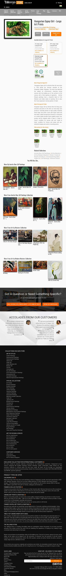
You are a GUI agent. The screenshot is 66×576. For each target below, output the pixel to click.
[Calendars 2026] (15, 477)
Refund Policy (7, 560)
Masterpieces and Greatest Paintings (16, 411)
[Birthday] (10, 266)
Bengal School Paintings (12, 401)
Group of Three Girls (38, 187)
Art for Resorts (10, 445)
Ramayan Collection (11, 418)
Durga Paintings (10, 426)
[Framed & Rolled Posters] (22, 487)
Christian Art (9, 403)
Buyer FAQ (6, 556)
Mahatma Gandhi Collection (13, 396)
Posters (33, 11)
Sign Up (30, 3)
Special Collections (13, 11)
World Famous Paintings (12, 406)
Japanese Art (10, 399)
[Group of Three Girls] (40, 176)
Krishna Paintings (11, 384)
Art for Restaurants (11, 444)
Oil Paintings (45, 158)
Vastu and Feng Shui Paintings (14, 430)
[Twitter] (54, 564)
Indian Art (37, 158)
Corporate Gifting (11, 456)
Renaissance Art (10, 374)
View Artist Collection (40, 29)
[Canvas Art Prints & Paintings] (25, 494)
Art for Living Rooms (11, 435)
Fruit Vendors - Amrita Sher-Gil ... (8, 188)
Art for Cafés (10, 447)
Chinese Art (9, 405)
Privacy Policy (7, 565)
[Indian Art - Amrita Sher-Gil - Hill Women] (55, 208)
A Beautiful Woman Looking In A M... (55, 253)
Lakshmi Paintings (11, 393)
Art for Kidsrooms (11, 440)
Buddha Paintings (11, 386)
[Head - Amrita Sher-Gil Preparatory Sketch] (55, 177)
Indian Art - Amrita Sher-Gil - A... (39, 219)
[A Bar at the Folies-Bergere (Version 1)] (25, 236)
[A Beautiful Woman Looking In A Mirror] (55, 240)
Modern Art (9, 366)
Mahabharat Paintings (12, 410)
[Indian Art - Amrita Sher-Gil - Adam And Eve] (40, 207)
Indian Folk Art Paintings (12, 415)
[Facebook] (56, 564)
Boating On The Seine (23, 272)
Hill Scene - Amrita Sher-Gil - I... (9, 217)
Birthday (5, 273)
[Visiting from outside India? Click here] (43, 462)
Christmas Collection (12, 416)
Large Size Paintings (39, 12)
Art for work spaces (11, 449)
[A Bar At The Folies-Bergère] (10, 235)
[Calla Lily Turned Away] (55, 270)
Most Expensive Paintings (13, 413)
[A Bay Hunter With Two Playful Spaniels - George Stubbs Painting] (40, 235)
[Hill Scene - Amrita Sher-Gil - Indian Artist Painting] (10, 206)
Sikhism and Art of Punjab (13, 425)
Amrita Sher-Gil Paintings (42, 153)
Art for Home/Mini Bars (12, 442)
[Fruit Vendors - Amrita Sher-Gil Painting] (10, 176)
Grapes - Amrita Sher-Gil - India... (25, 188)
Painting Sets (9, 420)
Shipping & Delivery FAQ (10, 555)
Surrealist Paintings (11, 376)
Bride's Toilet (36, 270)
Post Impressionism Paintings (14, 372)
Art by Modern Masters (41, 155)
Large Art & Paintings (12, 421)
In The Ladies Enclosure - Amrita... (24, 208)
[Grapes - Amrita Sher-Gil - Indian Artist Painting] (25, 176)
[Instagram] (58, 564)
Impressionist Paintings (12, 359)
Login (25, 3)
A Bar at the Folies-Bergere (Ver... (25, 244)
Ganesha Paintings (11, 391)
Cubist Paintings (10, 355)
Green (52, 155)
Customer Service (9, 568)
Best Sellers (48, 11)
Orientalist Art (10, 369)
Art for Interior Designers (13, 457)
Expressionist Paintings (12, 357)
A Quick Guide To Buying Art (11, 553)
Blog (44, 11)
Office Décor (9, 454)
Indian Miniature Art (11, 364)
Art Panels (9, 383)
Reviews (6, 558)
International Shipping (9, 566)
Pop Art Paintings (11, 371)
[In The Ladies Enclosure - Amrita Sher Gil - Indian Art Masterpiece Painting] (25, 202)
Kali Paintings (9, 428)
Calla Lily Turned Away (53, 280)
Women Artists (55, 158)
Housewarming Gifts (52, 157)
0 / (58, 3)
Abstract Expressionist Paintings (15, 377)
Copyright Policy (8, 563)
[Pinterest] (61, 564)
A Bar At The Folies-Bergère (10, 241)
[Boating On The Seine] (25, 266)
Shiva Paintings (10, 388)
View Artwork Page (53, 29)
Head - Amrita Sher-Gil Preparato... (54, 189)
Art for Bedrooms (11, 437)
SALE (60, 11)
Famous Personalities (12, 423)
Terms (5, 561)
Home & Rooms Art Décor (20, 12)
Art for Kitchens (10, 438)
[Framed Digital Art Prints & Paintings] (30, 504)
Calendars (54, 11)
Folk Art (8, 367)
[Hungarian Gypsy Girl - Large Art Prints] (18, 29)
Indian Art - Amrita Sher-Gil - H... (54, 222)
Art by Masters (27, 11)
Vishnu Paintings (10, 389)
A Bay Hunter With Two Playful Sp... (38, 243)
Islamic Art (9, 360)
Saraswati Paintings (11, 394)
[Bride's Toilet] (40, 265)
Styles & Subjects (6, 11)
